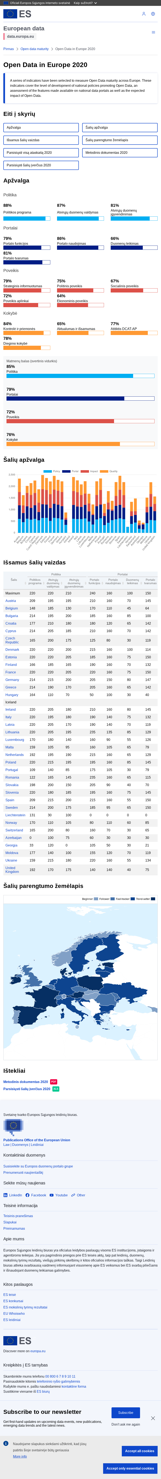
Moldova (11, 853)
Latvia (9, 724)
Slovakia (11, 785)
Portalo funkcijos (94, 581)
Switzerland (14, 830)
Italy (8, 717)
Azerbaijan (13, 838)
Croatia (10, 623)
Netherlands (14, 755)
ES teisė (9, 1295)
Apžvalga (14, 127)
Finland (11, 664)
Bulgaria (11, 616)
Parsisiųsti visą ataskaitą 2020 (29, 152)
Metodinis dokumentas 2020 (106, 152)
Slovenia (12, 792)
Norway (11, 822)
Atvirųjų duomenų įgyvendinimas (74, 583)
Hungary (11, 695)
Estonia (11, 657)
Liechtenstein (15, 815)
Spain (9, 800)
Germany (12, 680)
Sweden (11, 807)
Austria (10, 601)
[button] (153, 13)
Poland (10, 762)
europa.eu (37, 1351)
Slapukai (10, 1222)
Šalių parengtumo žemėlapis (107, 140)
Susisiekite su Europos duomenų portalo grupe (38, 1166)
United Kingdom (12, 869)
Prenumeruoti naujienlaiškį (23, 1172)
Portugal (11, 770)
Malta (9, 747)
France (10, 672)
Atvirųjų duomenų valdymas (53, 583)
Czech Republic (12, 640)
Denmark (12, 649)
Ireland (10, 709)
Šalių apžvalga (97, 127)
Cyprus (10, 631)
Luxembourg (14, 739)
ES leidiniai (12, 1320)
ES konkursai (13, 1301)
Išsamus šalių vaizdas (23, 140)
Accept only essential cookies (130, 1468)
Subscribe (125, 1412)
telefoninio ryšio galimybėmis (58, 1381)
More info (20, 1456)
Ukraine (11, 860)
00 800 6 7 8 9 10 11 (60, 1376)
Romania (12, 777)
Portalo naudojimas (113, 581)
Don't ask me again (126, 1424)
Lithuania (12, 732)
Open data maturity (35, 49)
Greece (10, 687)
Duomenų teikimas (132, 581)
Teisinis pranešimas (18, 1216)
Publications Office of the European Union (36, 1140)
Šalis (14, 579)
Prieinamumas (14, 1228)
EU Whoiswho (14, 1313)
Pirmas (8, 49)
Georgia (11, 845)
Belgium (11, 608)
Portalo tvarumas (150, 581)
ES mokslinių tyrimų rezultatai (25, 1307)
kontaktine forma (74, 1386)
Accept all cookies (139, 1451)
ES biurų (43, 1391)
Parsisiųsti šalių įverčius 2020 (29, 165)
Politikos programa (35, 581)
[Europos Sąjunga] (17, 13)
